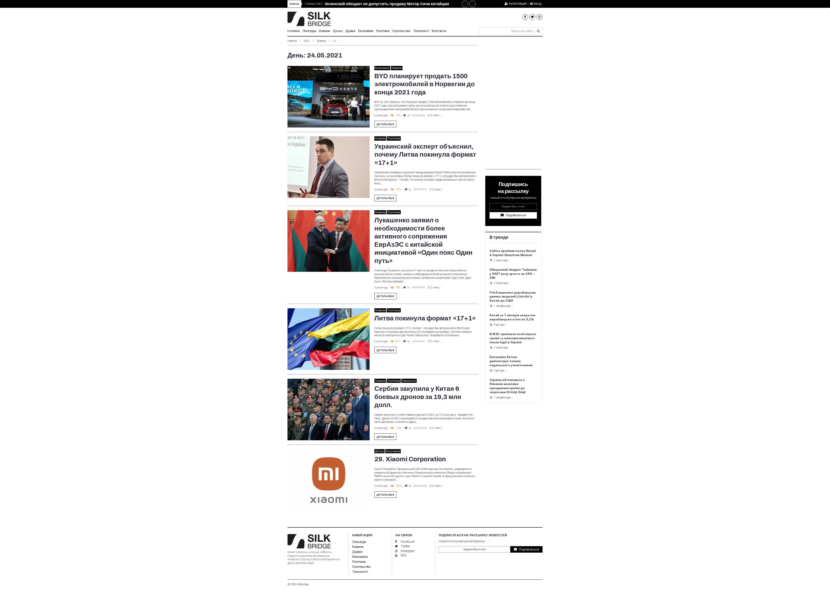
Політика (393, 138)
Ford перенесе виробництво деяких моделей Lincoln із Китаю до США (513, 296)
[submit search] (538, 31)
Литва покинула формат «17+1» (425, 318)
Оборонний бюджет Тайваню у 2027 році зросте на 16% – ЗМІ (513, 274)
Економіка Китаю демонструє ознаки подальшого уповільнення (511, 361)
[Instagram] (539, 17)
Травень (321, 40)
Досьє (379, 451)
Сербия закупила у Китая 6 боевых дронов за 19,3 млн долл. (417, 396)
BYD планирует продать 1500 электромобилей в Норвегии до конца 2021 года (424, 84)
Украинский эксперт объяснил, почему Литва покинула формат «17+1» (425, 154)
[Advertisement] (513, 104)
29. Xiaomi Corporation (410, 459)
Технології (409, 380)
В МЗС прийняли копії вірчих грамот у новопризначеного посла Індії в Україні (513, 338)
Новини (292, 40)
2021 (307, 40)
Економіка (382, 68)
